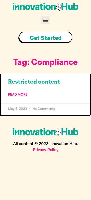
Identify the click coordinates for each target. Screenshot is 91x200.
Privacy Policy (45, 150)
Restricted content (34, 82)
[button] (45, 20)
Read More (17, 94)
